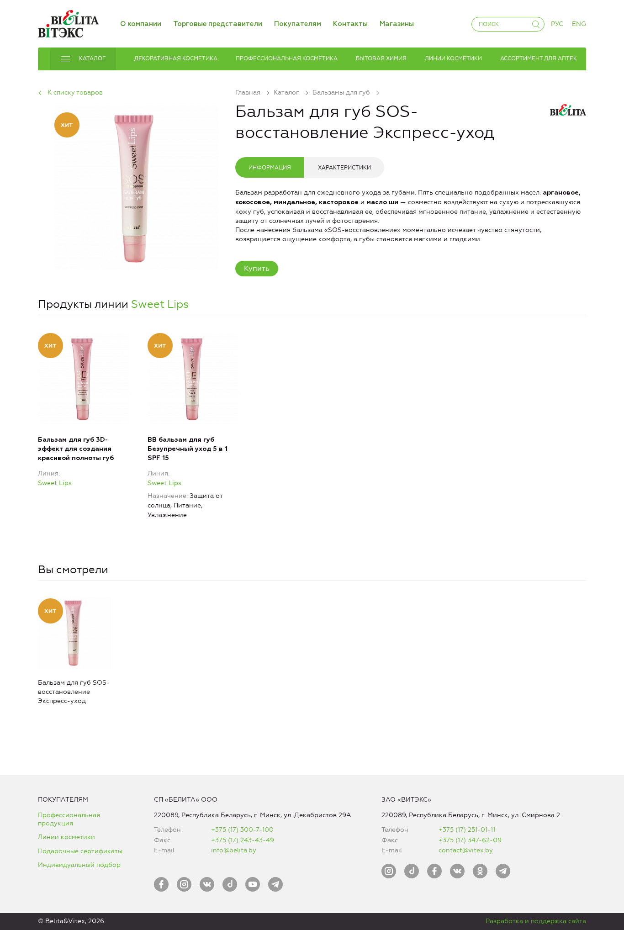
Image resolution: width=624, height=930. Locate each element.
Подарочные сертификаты (80, 851)
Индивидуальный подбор (79, 865)
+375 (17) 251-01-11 (467, 830)
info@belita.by (233, 850)
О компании (140, 24)
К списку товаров (75, 92)
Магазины (397, 24)
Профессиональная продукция (69, 819)
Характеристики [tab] (344, 167)
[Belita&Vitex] (68, 22)
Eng (579, 24)
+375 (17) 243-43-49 (242, 840)
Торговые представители (217, 24)
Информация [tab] (270, 167)
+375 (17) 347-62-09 (470, 840)
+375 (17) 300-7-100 (242, 830)
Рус (557, 24)
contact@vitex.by (466, 850)
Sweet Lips (160, 304)
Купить (257, 268)
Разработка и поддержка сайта (536, 921)
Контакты (350, 24)
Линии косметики (66, 837)
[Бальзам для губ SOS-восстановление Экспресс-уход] (136, 186)
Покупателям (297, 24)
